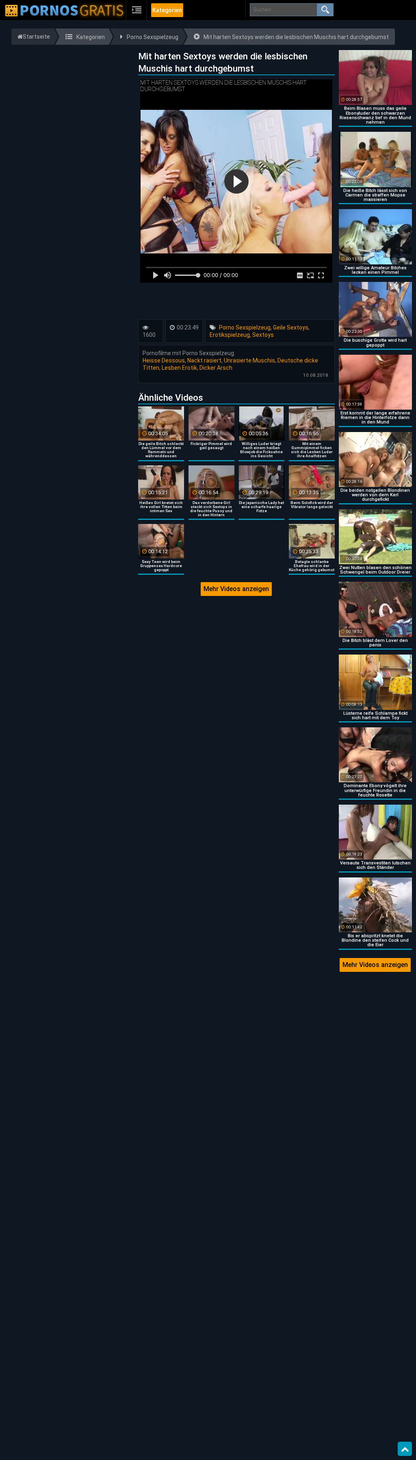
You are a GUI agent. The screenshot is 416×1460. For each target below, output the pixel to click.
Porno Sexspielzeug (245, 327)
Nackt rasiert (204, 360)
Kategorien (167, 10)
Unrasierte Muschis (249, 360)
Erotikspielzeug (230, 335)
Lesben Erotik (179, 367)
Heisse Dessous (164, 360)
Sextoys (263, 335)
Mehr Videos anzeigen (236, 589)
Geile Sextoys (290, 327)
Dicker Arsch (215, 367)
